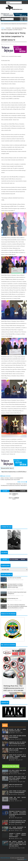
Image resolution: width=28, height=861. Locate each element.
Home (2, 28)
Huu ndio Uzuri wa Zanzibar (14, 577)
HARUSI (5, 725)
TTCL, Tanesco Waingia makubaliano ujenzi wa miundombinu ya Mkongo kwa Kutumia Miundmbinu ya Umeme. (17, 606)
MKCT (25, 859)
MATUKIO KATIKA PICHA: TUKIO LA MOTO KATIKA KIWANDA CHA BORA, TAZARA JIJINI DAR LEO (17, 778)
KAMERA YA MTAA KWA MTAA (11, 766)
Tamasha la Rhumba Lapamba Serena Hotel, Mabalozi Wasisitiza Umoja (17, 835)
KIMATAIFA (6, 807)
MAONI (23, 559)
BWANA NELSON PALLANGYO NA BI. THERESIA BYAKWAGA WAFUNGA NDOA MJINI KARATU (17, 756)
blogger (5, 491)
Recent (5, 559)
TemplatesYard (14, 856)
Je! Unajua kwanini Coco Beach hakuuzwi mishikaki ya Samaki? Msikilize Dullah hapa (15, 586)
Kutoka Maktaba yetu (13, 598)
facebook (22, 491)
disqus (14, 491)
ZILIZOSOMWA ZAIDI (14, 560)
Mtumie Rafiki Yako (6, 468)
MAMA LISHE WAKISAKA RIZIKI (15, 784)
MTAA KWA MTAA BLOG (5, 857)
